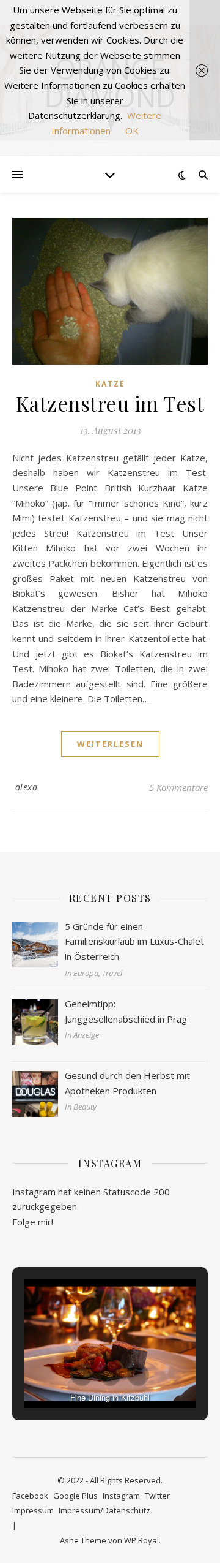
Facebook (30, 1495)
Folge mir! (32, 1222)
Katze (110, 384)
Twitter (157, 1495)
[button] (82, 1375)
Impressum (33, 1510)
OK (132, 130)
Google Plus (75, 1495)
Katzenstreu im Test (110, 403)
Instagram (121, 1495)
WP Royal (141, 1540)
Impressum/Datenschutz (104, 1510)
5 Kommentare (178, 787)
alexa (26, 787)
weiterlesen (110, 743)
